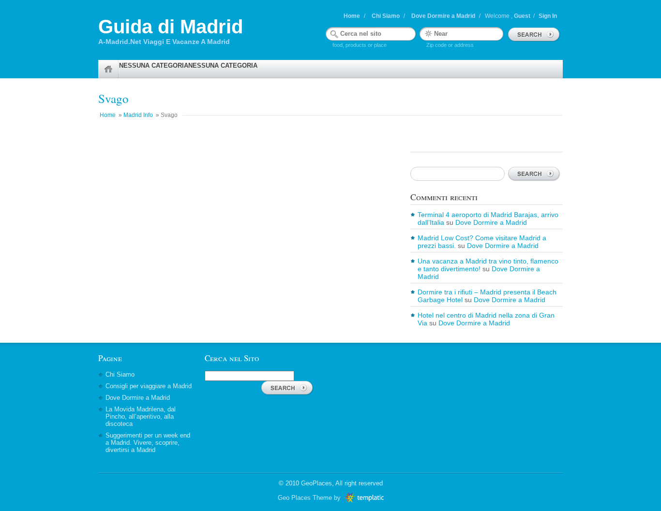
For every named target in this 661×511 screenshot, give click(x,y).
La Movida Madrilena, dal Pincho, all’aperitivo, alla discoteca (140, 416)
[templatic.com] (363, 497)
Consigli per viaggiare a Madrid (148, 386)
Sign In (548, 16)
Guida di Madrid (170, 26)
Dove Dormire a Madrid (443, 16)
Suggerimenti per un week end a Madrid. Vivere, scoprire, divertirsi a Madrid (147, 442)
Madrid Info (138, 115)
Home (352, 16)
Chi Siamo (386, 16)
